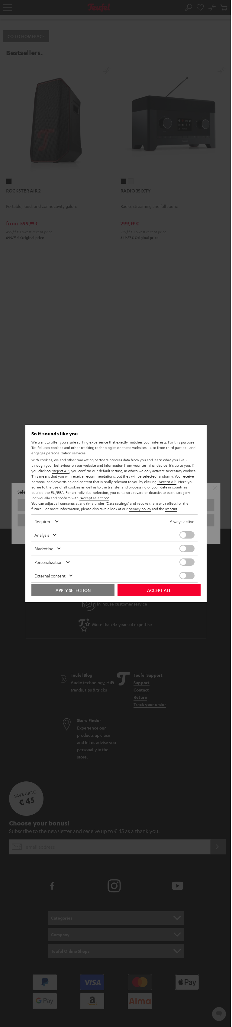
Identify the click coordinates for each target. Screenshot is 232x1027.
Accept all (159, 590)
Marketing (43, 548)
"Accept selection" (94, 497)
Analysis (41, 535)
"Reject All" (60, 470)
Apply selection (73, 590)
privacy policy (140, 508)
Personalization (48, 562)
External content (50, 575)
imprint (171, 508)
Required (42, 521)
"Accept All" (166, 481)
